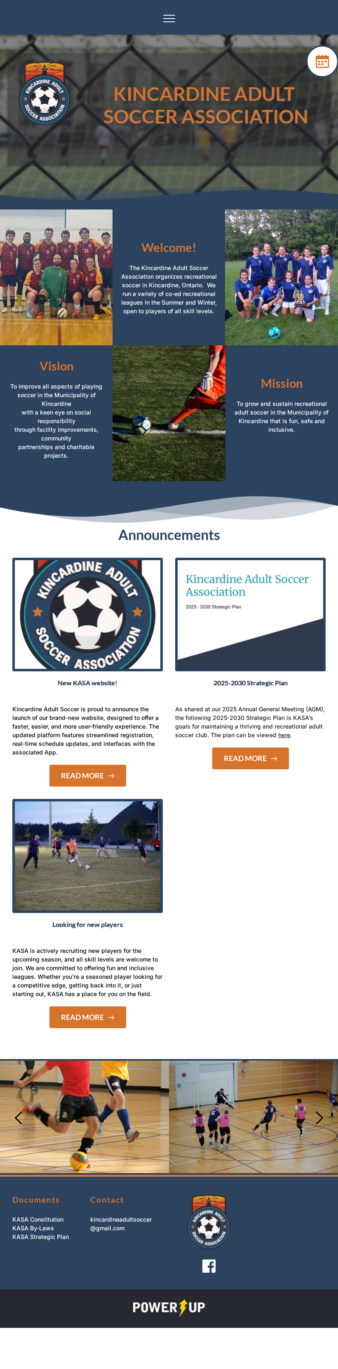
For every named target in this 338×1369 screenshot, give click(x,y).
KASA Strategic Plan (40, 1236)
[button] (169, 18)
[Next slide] (319, 1118)
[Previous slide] (19, 1118)
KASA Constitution (37, 1219)
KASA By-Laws (33, 1228)
